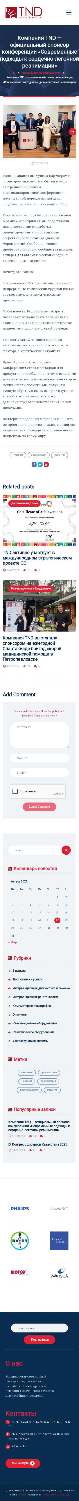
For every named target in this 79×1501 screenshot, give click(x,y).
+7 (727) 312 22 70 (21, 1421)
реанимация (38, 454)
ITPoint (22, 1494)
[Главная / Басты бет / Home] (14, 72)
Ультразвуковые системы (31, 1041)
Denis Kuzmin (49, 1494)
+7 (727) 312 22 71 (43, 1421)
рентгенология (29, 1089)
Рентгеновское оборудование (33, 1032)
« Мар (12, 942)
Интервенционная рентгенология (35, 997)
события (59, 454)
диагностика (49, 1072)
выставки (27, 1072)
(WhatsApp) (63, 1494)
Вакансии (19, 970)
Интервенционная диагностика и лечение (41, 988)
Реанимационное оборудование (31, 588)
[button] (6, 131)
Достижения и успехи (24, 503)
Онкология (20, 1014)
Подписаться (40, 1339)
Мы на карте (20, 1463)
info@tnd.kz (18, 1446)
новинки (18, 454)
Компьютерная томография (32, 1006)
